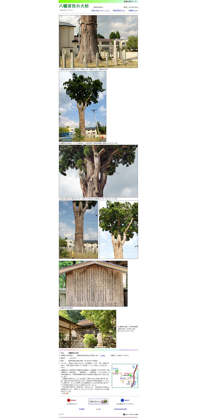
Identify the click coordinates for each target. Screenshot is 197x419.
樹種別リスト (133, 10)
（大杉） (103, 355)
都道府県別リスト (119, 10)
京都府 (82, 409)
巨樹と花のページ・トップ (101, 10)
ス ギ (99, 409)
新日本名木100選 (120, 409)
